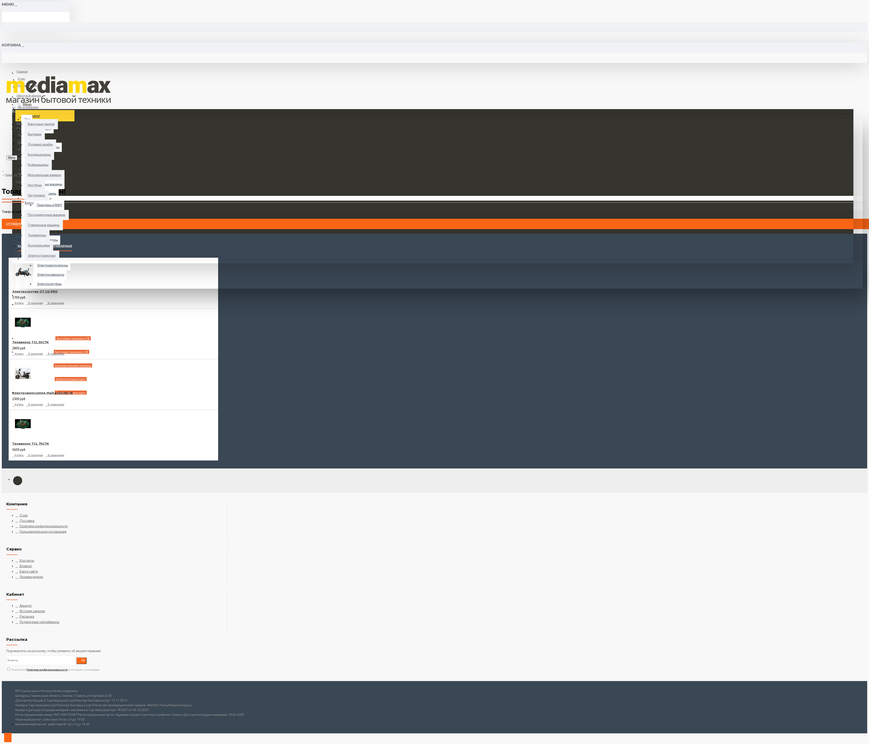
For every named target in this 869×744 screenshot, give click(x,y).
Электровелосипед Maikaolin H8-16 (42, 393)
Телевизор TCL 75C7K (30, 443)
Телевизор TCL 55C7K (30, 342)
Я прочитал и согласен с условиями (55, 669)
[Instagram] (17, 480)
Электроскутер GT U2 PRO (35, 291)
